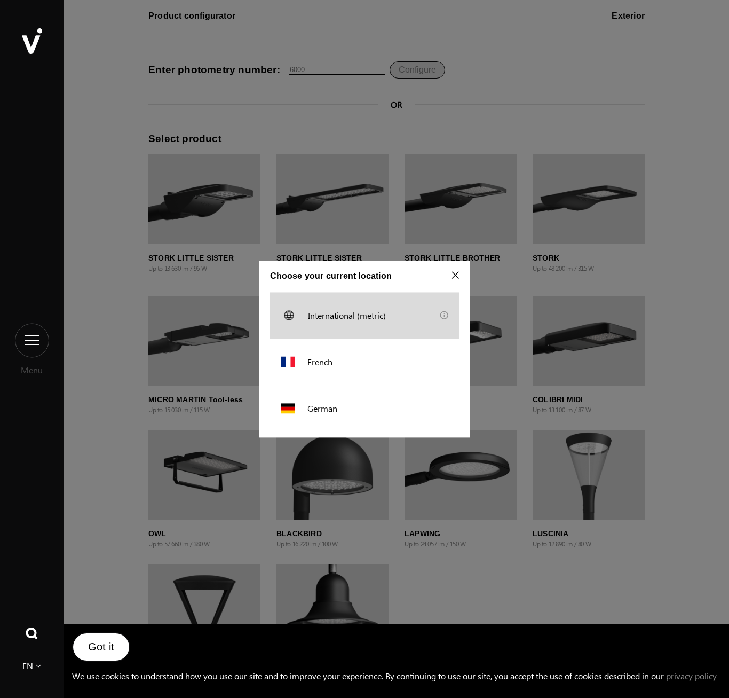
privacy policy (691, 675)
